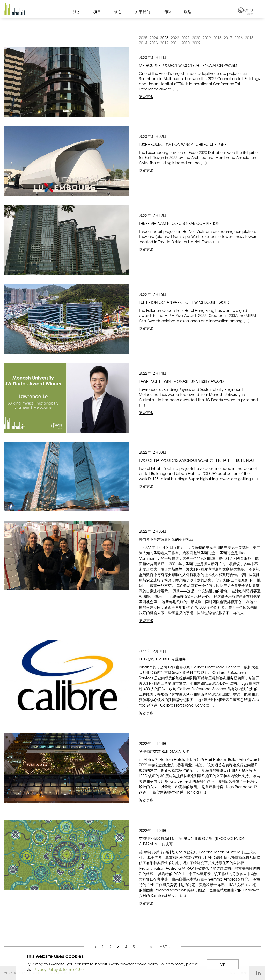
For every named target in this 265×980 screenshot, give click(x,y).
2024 (154, 37)
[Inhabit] (14, 9)
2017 (228, 37)
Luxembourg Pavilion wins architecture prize (183, 144)
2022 (175, 37)
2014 (143, 42)
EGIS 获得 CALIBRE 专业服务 (162, 658)
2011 (175, 42)
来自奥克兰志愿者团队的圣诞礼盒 (166, 539)
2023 (164, 37)
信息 (118, 11)
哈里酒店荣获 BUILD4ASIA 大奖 (164, 751)
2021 (185, 37)
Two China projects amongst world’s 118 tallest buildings (196, 460)
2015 (249, 37)
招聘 (167, 11)
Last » (164, 946)
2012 (164, 42)
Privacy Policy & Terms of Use (59, 969)
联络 (188, 11)
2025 (143, 37)
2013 (154, 42)
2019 (207, 37)
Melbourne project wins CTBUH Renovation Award (188, 65)
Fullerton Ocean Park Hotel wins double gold (184, 302)
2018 (217, 37)
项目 (97, 11)
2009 (196, 42)
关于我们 (142, 11)
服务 (76, 11)
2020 (196, 37)
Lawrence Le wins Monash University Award (181, 381)
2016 (238, 37)
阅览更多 (146, 96)
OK (222, 964)
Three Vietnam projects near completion (179, 223)
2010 (185, 42)
